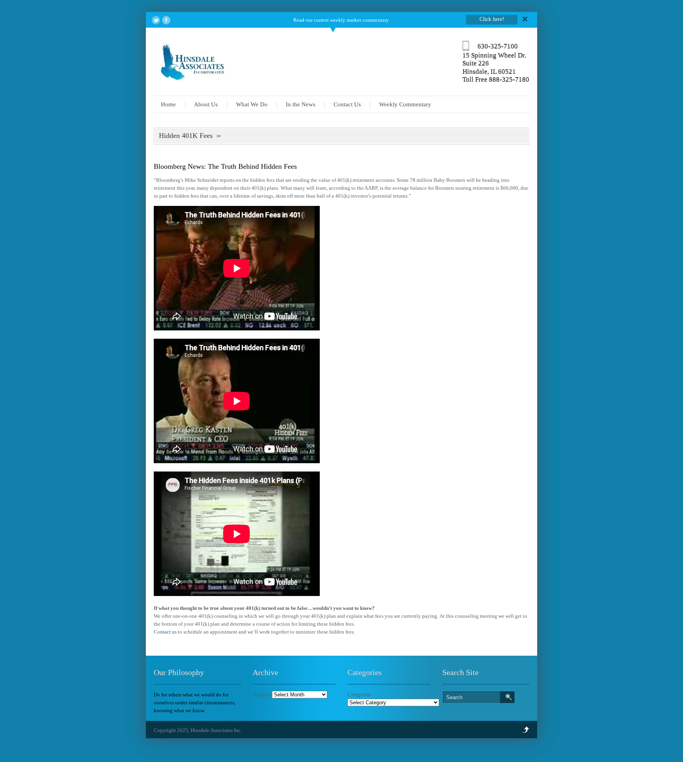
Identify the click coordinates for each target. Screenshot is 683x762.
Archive (261, 695)
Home (168, 104)
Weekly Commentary (405, 104)
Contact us (165, 632)
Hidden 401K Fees (186, 136)
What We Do (252, 104)
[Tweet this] (156, 20)
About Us (206, 104)
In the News (300, 104)
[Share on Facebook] (166, 20)
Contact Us (347, 104)
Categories (359, 695)
